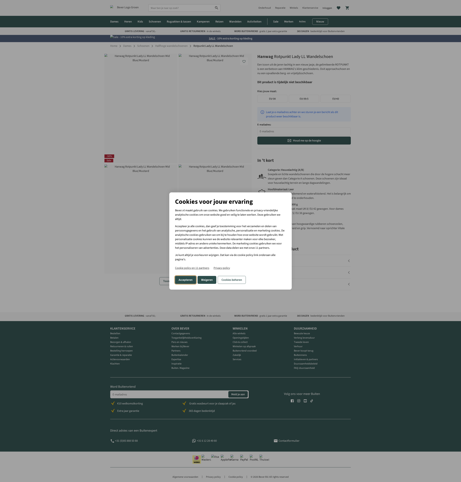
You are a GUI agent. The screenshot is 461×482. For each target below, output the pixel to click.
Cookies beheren (231, 280)
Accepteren (186, 280)
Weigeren (207, 280)
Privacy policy (222, 268)
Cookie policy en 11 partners (192, 268)
